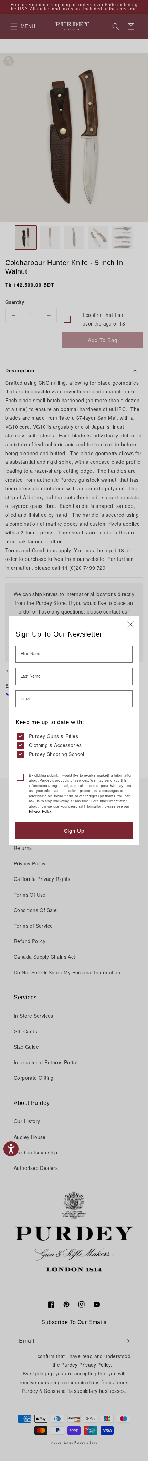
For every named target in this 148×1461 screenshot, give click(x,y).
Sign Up (74, 830)
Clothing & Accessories (55, 745)
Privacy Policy (40, 811)
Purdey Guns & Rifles (53, 736)
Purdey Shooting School (56, 753)
